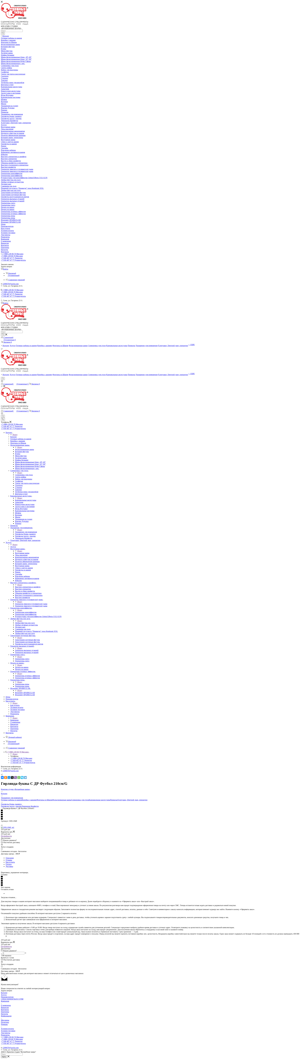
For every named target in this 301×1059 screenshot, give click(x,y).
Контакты (5, 1010)
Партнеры (5, 1012)
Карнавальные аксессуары (25, 500)
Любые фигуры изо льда (25, 623)
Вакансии (5, 1007)
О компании (6, 1005)
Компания (14, 720)
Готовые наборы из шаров (11, 800)
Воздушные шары (22, 553)
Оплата (9, 864)
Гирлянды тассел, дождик (11, 806)
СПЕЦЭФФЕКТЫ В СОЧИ (12, 999)
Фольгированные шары (24, 449)
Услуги (13, 547)
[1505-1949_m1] (7, 827)
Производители (7, 997)
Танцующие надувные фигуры (27, 640)
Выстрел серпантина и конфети (27, 587)
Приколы (113, 800)
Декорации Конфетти (30, 806)
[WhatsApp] (18, 777)
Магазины (5, 1020)
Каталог (13, 437)
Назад (15, 435)
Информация (6, 1016)
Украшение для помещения (26, 532)
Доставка (9, 866)
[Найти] (3, 33)
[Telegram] (25, 777)
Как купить (15, 705)
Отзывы (9, 860)
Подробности (6, 836)
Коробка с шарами (29, 800)
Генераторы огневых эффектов (27, 676)
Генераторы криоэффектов (25, 612)
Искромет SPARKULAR (25, 693)
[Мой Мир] (9, 777)
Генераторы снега (22, 659)
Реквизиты (5, 1035)
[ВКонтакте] (2, 777)
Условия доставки (8, 1031)
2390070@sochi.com (11, 284)
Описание (10, 858)
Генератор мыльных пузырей (26, 650)
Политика (5, 1022)
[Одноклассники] (5, 777)
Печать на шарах (21, 667)
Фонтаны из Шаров (44, 800)
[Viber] (15, 777)
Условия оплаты (7, 1029)
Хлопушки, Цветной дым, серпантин (132, 800)
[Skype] (22, 777)
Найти (4, 1057)
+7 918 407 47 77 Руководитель (13, 260)
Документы (5, 1033)
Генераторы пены (22, 684)
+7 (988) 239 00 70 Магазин (12, 254)
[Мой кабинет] (2, 382)
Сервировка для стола (24, 475)
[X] (12, 777)
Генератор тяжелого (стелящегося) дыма (31, 604)
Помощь (4, 1024)
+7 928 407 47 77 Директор (11, 258)
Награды (4, 1014)
